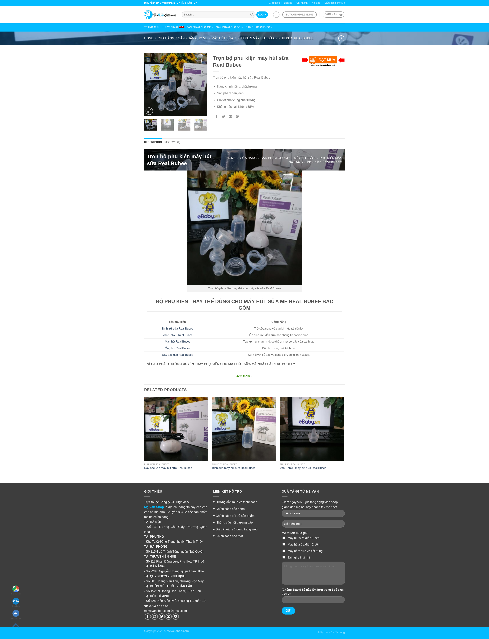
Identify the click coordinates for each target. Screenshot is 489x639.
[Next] (201, 84)
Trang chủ (151, 27)
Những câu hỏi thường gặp (234, 522)
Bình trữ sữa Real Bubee (177, 328)
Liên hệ (288, 2)
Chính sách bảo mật (229, 536)
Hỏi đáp (316, 2)
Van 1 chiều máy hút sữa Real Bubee (303, 467)
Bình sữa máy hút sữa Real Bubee (233, 467)
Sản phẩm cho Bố (258, 27)
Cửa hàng (166, 38)
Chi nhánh (302, 2)
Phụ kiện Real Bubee (296, 38)
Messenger (16, 618)
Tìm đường (16, 594)
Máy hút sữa (222, 38)
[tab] (153, 142)
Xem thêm (243, 376)
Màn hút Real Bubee (177, 341)
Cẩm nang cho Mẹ (335, 2)
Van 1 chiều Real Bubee (178, 335)
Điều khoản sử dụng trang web (236, 529)
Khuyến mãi (170, 27)
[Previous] (150, 84)
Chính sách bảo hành (230, 509)
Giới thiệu (274, 2)
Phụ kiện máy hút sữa (255, 38)
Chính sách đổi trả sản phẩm (235, 515)
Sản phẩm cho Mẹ (198, 27)
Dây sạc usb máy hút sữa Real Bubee (168, 467)
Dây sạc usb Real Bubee (177, 354)
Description (153, 142)
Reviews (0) (172, 142)
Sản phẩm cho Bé (228, 27)
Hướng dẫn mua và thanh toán (236, 502)
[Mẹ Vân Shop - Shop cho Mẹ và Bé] (160, 14)
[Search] (252, 14)
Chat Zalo (15, 606)
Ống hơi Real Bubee (177, 348)
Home (148, 38)
